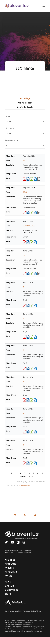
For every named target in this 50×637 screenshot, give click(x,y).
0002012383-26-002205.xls (31, 242)
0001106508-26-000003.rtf (28, 337)
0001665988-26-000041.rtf (28, 179)
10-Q (25, 192)
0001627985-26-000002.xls (31, 400)
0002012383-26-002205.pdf (24, 242)
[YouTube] (12, 543)
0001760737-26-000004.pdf (24, 368)
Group (7, 116)
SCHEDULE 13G (29, 226)
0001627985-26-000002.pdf (24, 400)
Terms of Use (9, 552)
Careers (9, 586)
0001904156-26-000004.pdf (24, 463)
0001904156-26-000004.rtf (28, 463)
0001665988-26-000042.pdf (24, 212)
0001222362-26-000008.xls (31, 431)
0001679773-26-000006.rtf (28, 305)
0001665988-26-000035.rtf (28, 273)
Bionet (8, 594)
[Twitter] (6, 543)
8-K (24, 160)
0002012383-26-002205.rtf (28, 242)
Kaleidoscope (24, 485)
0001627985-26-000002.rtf (28, 400)
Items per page (11, 140)
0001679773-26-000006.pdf (24, 305)
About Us (10, 560)
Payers (8, 576)
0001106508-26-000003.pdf (24, 337)
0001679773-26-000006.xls (31, 305)
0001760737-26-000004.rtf (28, 368)
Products (10, 564)
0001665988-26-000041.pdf (24, 179)
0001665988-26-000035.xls (31, 273)
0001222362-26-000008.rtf (28, 431)
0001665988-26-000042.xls (31, 212)
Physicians (11, 572)
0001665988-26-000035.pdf (24, 273)
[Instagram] (24, 543)
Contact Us (11, 590)
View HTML (35, 179)
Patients (9, 568)
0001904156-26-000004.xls (31, 463)
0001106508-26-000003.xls (31, 337)
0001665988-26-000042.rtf (28, 212)
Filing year (9, 128)
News (8, 582)
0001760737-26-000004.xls (31, 368)
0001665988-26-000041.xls (31, 179)
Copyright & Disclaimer (23, 552)
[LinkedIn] (18, 543)
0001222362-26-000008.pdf (24, 431)
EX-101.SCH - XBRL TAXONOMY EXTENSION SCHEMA (38, 179)
